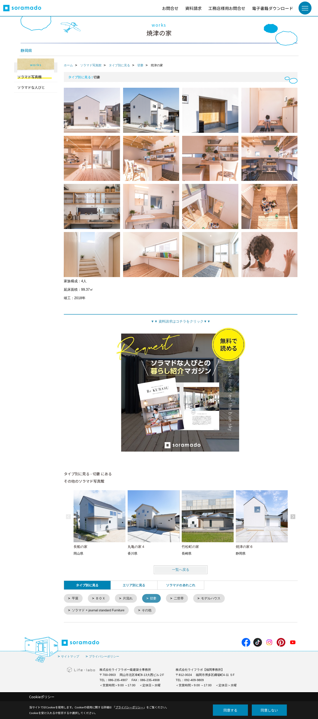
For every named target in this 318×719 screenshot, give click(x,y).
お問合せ (170, 8)
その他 (146, 610)
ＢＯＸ (100, 598)
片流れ (128, 598)
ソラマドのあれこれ (180, 585)
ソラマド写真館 (29, 76)
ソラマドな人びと (31, 87)
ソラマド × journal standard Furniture (98, 610)
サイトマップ (70, 656)
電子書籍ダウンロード (272, 8)
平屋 (75, 598)
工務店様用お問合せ (226, 8)
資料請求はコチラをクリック (181, 321)
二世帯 (179, 598)
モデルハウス (210, 598)
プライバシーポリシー (104, 656)
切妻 (153, 598)
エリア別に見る (134, 585)
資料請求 (193, 8)
